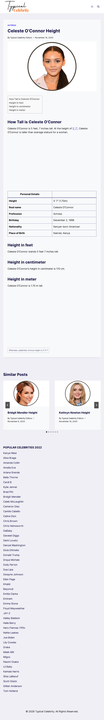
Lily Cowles (9, 642)
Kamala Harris (11, 671)
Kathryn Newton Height (74, 412)
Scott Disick (10, 681)
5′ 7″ (75, 128)
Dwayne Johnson (13, 574)
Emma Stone (10, 603)
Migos (6, 657)
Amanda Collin (11, 462)
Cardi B (7, 482)
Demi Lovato (10, 540)
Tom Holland (10, 691)
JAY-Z (6, 613)
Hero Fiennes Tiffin (14, 627)
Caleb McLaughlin (13, 501)
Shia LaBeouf (10, 676)
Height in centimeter (20, 106)
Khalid (6, 584)
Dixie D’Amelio (11, 550)
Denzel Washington (14, 545)
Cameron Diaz (11, 506)
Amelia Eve (9, 467)
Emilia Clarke (10, 593)
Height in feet (16, 102)
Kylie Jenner (10, 487)
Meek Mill (8, 652)
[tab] (46, 432)
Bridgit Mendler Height (22, 412)
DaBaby (7, 530)
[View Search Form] (98, 6)
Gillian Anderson (12, 686)
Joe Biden (9, 637)
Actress (12, 25)
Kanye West (10, 453)
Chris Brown (10, 521)
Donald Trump (11, 555)
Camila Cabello (11, 511)
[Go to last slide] (7, 405)
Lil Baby (7, 666)
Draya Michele (11, 559)
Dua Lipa (8, 569)
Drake (6, 647)
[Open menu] (92, 7)
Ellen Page (9, 579)
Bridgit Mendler (12, 496)
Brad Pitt (8, 491)
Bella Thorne (10, 477)
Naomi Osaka (11, 661)
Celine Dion (9, 516)
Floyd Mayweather (14, 608)
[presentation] (26, 393)
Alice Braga (9, 457)
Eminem (7, 598)
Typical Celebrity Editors (21, 37)
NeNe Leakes (10, 632)
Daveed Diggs (11, 535)
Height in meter (17, 110)
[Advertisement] (52, 163)
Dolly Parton (10, 564)
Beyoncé (8, 589)
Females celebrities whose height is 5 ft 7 (28, 350)
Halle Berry (9, 623)
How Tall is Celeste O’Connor (24, 99)
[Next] (96, 405)
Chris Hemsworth (13, 525)
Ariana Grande (11, 472)
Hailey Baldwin (11, 618)
